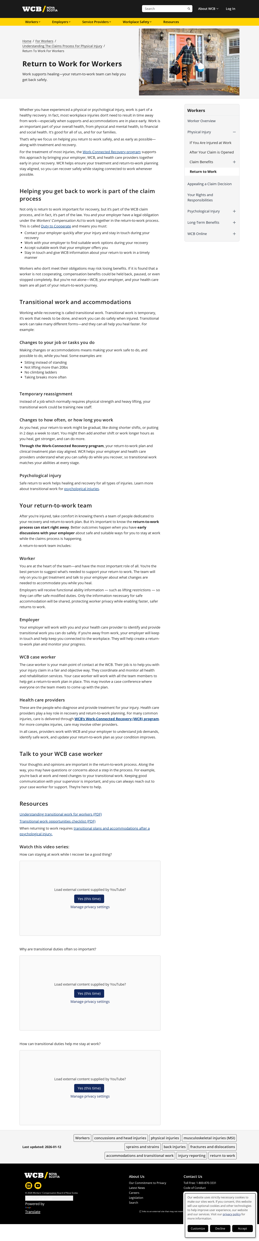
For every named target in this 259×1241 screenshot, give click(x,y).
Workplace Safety (136, 22)
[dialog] (220, 1215)
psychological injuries (81, 488)
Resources (171, 22)
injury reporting (191, 1155)
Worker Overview (201, 120)
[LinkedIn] (28, 1185)
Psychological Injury (203, 211)
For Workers (44, 41)
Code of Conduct (195, 1188)
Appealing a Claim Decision (209, 183)
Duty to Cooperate (56, 226)
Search (133, 1202)
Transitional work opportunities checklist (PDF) (57, 821)
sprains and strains (142, 1146)
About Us (136, 1176)
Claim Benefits (201, 161)
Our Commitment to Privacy (147, 1183)
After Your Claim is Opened (212, 152)
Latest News (137, 1188)
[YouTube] (37, 1185)
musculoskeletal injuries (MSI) (209, 1138)
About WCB (206, 9)
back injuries (175, 1146)
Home (26, 41)
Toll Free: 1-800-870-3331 (200, 1183)
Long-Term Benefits (203, 222)
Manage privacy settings (90, 906)
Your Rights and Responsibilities (200, 197)
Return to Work (203, 171)
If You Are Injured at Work (211, 142)
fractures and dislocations (212, 1146)
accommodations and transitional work (140, 1155)
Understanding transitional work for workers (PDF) (61, 814)
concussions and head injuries (120, 1138)
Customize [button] (198, 1228)
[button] (234, 132)
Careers (134, 1193)
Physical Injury (199, 132)
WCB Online (197, 233)
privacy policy (232, 1214)
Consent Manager (195, 1193)
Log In (230, 9)
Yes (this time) (89, 898)
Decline (220, 1228)
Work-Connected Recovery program (112, 151)
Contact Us (193, 1176)
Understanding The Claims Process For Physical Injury (62, 46)
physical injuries (165, 1138)
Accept (242, 1228)
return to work (222, 1155)
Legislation (136, 1197)
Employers (60, 22)
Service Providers (95, 22)
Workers (31, 22)
